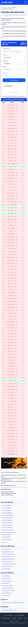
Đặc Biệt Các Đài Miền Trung (8, 559)
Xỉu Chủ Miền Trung (6, 549)
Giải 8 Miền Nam (5, 583)
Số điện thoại (6, 48)
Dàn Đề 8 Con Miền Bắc (7, 520)
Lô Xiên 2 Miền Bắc (6, 510)
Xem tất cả (3, 542)
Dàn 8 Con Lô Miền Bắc (7, 539)
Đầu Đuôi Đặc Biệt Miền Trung (8, 564)
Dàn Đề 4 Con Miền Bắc (7, 525)
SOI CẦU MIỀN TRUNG (19, 615)
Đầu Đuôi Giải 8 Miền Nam (8, 588)
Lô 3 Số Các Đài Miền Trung (8, 554)
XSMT (12, 621)
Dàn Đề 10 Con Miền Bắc (7, 527)
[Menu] (25, 2)
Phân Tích (14, 618)
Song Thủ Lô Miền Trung (7, 551)
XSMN (16, 621)
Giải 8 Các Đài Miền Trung (8, 556)
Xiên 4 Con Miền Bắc (6, 505)
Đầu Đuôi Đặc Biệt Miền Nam (8, 590)
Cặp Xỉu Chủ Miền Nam (7, 593)
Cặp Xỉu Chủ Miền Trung (7, 566)
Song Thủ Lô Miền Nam (7, 581)
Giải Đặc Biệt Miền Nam (7, 585)
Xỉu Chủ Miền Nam (6, 576)
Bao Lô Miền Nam (6, 595)
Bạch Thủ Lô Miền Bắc (7, 534)
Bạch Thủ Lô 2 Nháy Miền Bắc (8, 532)
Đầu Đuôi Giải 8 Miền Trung (8, 561)
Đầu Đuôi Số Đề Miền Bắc (7, 515)
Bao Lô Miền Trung (6, 568)
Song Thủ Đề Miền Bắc (7, 517)
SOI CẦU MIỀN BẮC (8, 615)
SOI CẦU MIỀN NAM (12, 7)
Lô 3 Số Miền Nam (6, 578)
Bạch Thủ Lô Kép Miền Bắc (8, 529)
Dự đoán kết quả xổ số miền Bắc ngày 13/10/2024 (13, 602)
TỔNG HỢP (20, 618)
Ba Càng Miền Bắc (6, 537)
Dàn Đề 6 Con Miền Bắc (7, 522)
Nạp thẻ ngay (14, 80)
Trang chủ (4, 7)
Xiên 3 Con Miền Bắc (6, 508)
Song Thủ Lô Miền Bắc (7, 512)
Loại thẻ (5, 55)
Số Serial (5, 73)
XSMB (25, 618)
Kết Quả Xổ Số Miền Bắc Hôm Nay (9, 610)
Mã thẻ (4, 67)
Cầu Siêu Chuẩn (6, 2)
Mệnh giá (5, 61)
